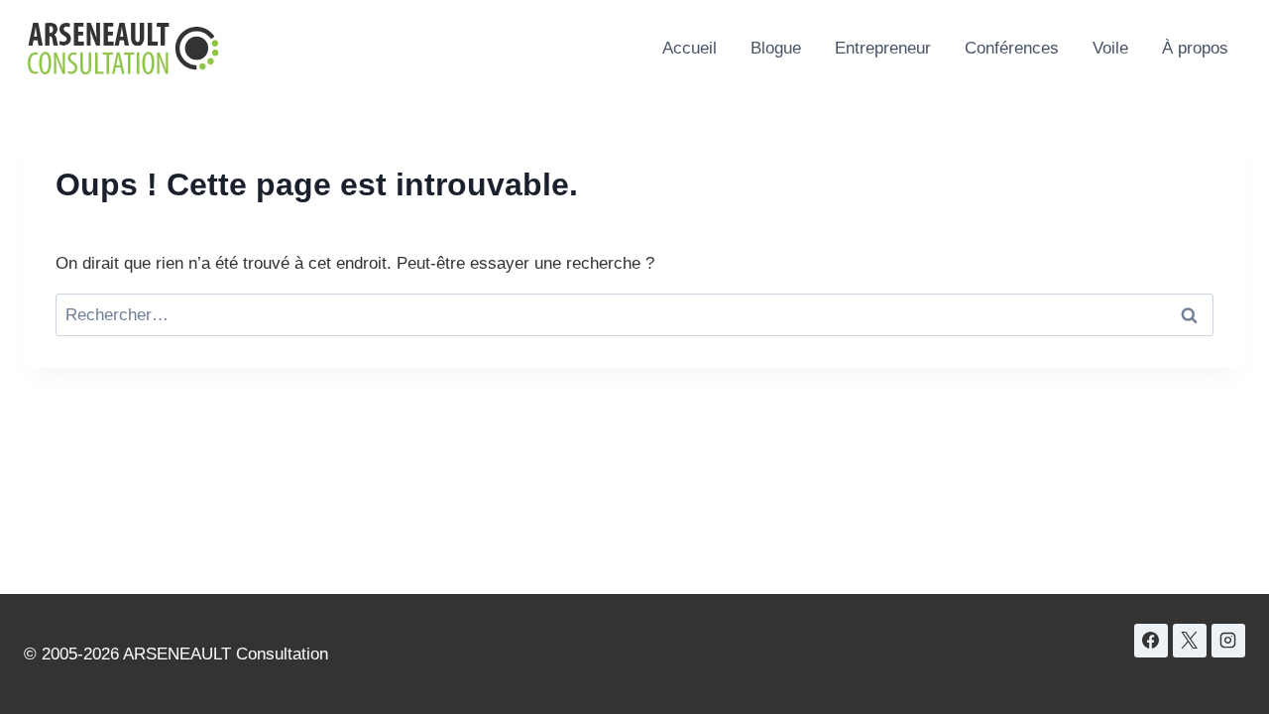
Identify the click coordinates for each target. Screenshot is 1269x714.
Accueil (689, 48)
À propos (1195, 48)
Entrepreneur (883, 48)
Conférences (1012, 48)
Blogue (775, 48)
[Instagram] (1228, 640)
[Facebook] (1151, 640)
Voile (1110, 48)
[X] (1190, 640)
